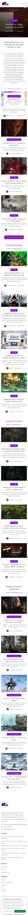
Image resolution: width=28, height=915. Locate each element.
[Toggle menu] (25, 3)
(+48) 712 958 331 (7, 827)
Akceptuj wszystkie (20, 911)
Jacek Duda (4, 867)
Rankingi (14, 269)
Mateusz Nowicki (5, 872)
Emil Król (3, 869)
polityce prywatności (16, 908)
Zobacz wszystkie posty (14, 248)
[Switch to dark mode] (22, 3)
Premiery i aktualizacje (14, 96)
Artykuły (4, 833)
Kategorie (4, 876)
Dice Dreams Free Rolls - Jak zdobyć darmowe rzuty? (14, 845)
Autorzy (3, 863)
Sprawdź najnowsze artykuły (14, 237)
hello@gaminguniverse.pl (9, 829)
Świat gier (3, 885)
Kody (2, 888)
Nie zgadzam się (8, 911)
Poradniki (14, 20)
